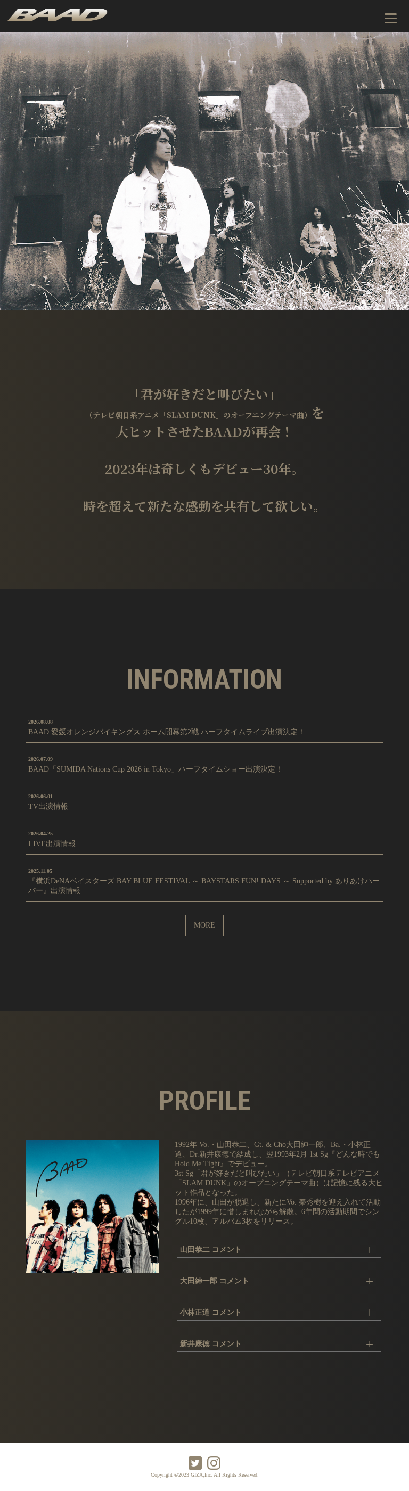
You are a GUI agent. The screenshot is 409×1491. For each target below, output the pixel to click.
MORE (204, 925)
